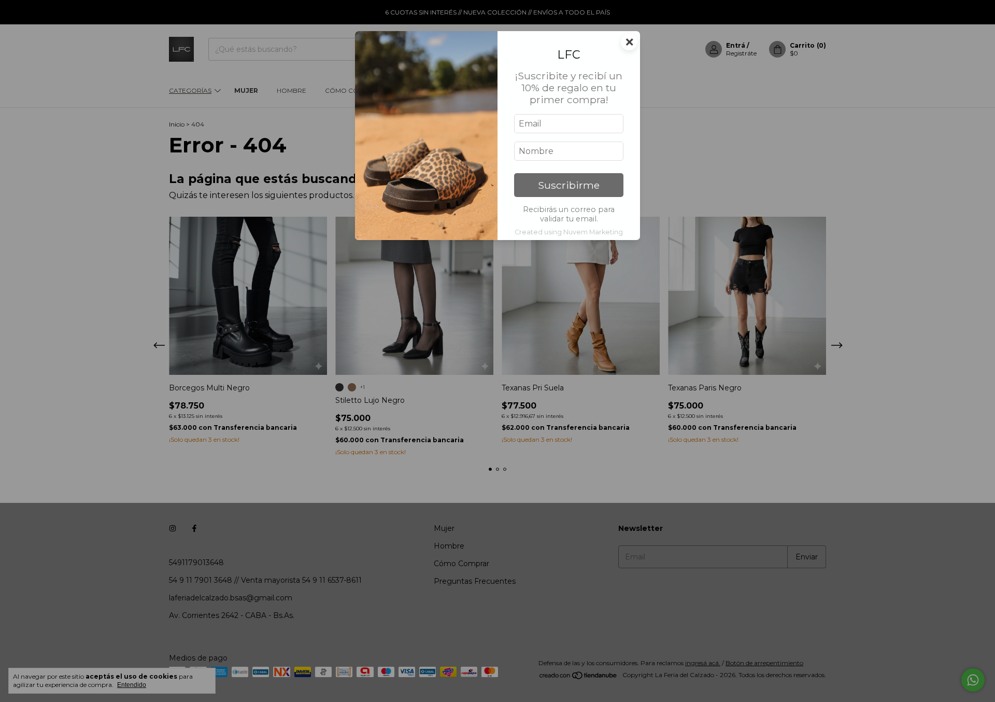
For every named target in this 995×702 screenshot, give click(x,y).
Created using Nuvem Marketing (569, 232)
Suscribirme (569, 185)
